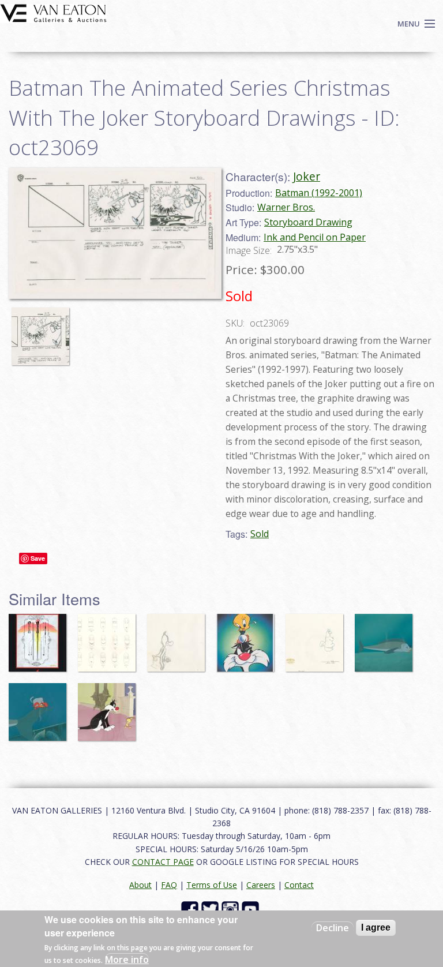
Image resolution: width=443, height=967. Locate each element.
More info (127, 959)
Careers (260, 884)
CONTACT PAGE (163, 861)
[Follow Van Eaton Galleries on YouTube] (252, 909)
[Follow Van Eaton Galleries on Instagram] (232, 909)
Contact (299, 884)
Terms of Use (211, 884)
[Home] (53, 12)
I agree (376, 927)
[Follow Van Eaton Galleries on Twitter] (211, 909)
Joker (306, 176)
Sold (259, 533)
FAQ (169, 884)
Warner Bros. (286, 207)
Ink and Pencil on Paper (315, 237)
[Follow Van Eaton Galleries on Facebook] (191, 909)
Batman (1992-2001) (318, 192)
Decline (332, 927)
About (140, 884)
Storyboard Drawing (308, 222)
